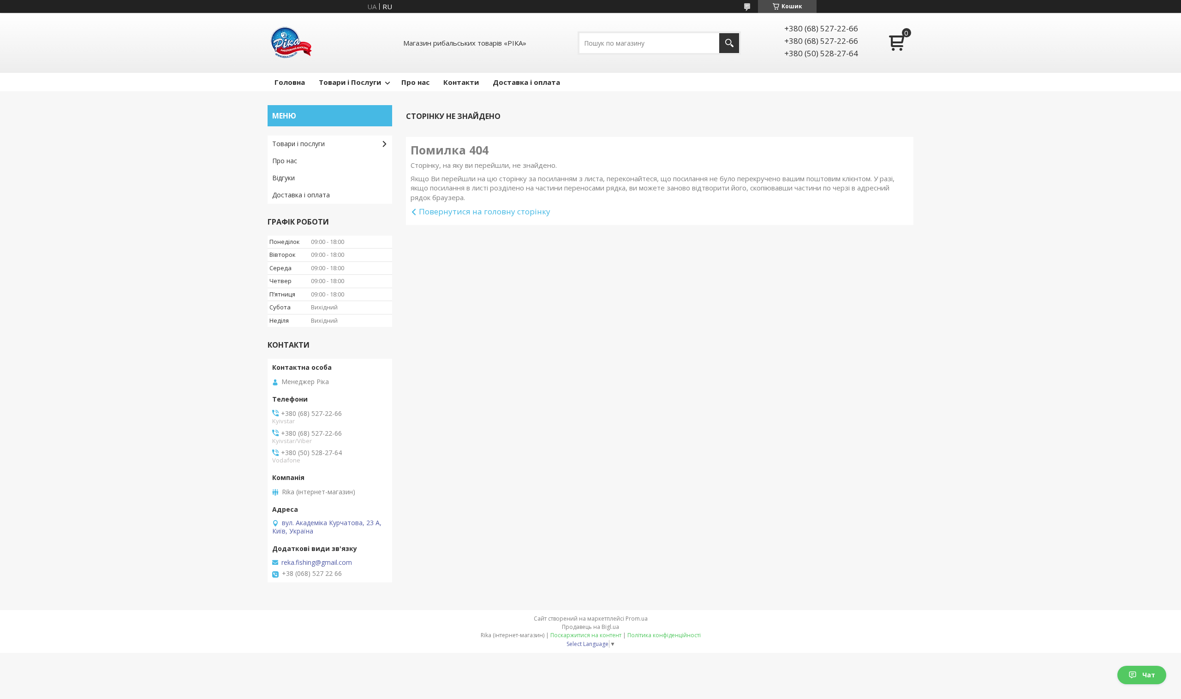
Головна (289, 82)
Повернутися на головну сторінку (484, 211)
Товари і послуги (298, 143)
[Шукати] (729, 43)
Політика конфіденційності (664, 635)
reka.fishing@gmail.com (316, 562)
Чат (1148, 674)
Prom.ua (637, 618)
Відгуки (283, 177)
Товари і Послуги (350, 82)
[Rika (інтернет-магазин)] (291, 43)
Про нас (415, 82)
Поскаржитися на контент (585, 635)
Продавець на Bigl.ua (590, 627)
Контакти (461, 82)
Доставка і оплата (526, 82)
